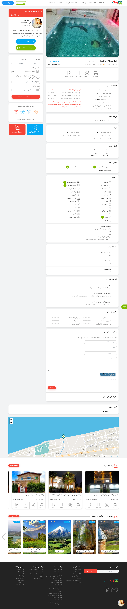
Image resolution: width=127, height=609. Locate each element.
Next (7, 536)
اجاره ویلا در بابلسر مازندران (55, 602)
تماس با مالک (30, 41)
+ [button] (11, 419)
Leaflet (102, 456)
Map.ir (107, 456)
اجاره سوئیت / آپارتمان (88, 2)
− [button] (11, 422)
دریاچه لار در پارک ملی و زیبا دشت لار (31, 550)
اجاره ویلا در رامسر (57, 597)
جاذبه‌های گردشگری (55, 2)
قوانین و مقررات (76, 574)
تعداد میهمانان (35, 68)
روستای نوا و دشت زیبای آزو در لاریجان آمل (55, 550)
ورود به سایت (22, 3)
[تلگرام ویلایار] (107, 589)
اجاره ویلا (101, 2)
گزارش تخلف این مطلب (24, 119)
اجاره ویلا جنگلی (58, 604)
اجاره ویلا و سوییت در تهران (55, 595)
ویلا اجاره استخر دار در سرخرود (69, 495)
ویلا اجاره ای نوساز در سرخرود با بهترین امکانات (101, 495)
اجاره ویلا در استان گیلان (55, 593)
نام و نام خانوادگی (34, 78)
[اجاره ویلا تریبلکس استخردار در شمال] (27, 482)
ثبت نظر (52, 388)
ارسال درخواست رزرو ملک (25, 97)
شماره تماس (36, 86)
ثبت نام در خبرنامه (90, 571)
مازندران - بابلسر (20, 572)
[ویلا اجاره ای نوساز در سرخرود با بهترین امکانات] (100, 482)
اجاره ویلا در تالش (57, 600)
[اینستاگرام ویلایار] (116, 589)
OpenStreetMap (114, 456)
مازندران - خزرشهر (19, 574)
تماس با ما (78, 572)
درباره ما (79, 578)
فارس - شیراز (20, 580)
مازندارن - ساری (20, 570)
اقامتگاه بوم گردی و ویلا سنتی (54, 576)
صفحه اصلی (77, 570)
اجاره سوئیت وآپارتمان (56, 582)
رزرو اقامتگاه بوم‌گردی (71, 2)
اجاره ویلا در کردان (57, 587)
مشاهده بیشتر (14, 465)
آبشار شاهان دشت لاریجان (106, 551)
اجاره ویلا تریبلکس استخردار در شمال (31, 495)
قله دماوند (81, 551)
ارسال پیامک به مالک (28, 48)
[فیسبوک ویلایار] (112, 589)
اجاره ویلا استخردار (57, 570)
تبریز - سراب (21, 582)
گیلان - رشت (21, 576)
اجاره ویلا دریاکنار (76, 576)
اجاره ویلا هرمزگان (57, 578)
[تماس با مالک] (121, 603)
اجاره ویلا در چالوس (57, 585)
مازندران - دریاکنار (19, 585)
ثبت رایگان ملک (9, 3)
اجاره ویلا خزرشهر (57, 574)
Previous (116, 490)
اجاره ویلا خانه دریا (57, 580)
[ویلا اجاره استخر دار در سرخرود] (63, 482)
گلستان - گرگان (20, 578)
